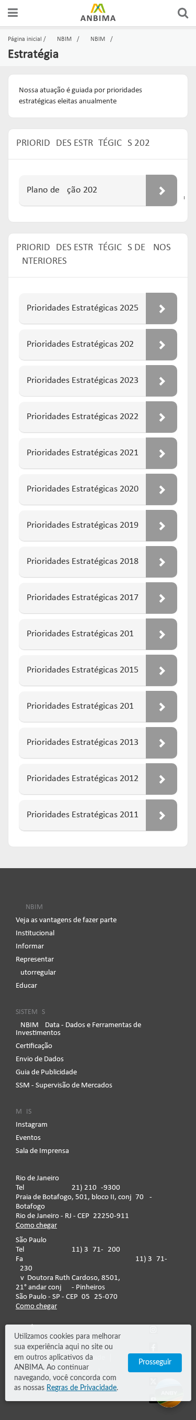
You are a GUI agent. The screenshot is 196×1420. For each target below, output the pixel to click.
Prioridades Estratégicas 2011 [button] (83, 815)
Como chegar (36, 1226)
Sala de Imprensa (42, 1151)
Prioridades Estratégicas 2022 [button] (83, 417)
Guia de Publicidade (46, 1072)
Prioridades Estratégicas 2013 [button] (83, 743)
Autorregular (36, 973)
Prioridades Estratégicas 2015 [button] (83, 670)
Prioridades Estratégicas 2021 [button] (83, 453)
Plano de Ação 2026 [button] (62, 190)
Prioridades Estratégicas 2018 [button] (83, 562)
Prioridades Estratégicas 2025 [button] (83, 308)
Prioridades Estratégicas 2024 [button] (83, 344)
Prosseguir (155, 1362)
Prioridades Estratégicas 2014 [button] (83, 706)
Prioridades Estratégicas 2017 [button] (83, 598)
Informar (30, 947)
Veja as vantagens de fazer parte (66, 920)
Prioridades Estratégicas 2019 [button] (83, 525)
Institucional (35, 933)
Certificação (34, 1046)
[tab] (98, 190)
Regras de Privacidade (82, 1388)
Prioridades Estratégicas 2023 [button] (83, 381)
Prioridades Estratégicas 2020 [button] (83, 489)
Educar (26, 986)
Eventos (28, 1138)
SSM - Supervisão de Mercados (64, 1086)
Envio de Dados (40, 1059)
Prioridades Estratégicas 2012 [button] (83, 779)
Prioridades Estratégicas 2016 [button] (80, 634)
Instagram (32, 1125)
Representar (35, 960)
